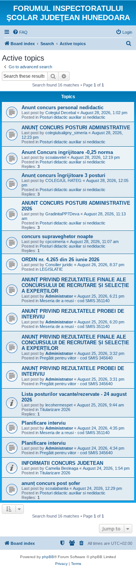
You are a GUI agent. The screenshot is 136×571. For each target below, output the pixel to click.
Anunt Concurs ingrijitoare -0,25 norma (67, 152)
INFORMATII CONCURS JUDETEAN (62, 463)
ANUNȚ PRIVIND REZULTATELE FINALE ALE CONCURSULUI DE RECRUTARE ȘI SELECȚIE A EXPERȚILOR (75, 285)
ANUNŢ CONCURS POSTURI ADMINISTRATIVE (76, 127)
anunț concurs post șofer (51, 483)
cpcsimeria (55, 241)
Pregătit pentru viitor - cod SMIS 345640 (76, 358)
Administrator (59, 296)
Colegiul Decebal (60, 112)
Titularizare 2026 (55, 409)
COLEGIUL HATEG (63, 180)
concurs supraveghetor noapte (57, 236)
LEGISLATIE (51, 269)
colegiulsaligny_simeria (66, 132)
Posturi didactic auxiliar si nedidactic (72, 117)
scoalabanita (56, 488)
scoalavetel (55, 157)
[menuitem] (20, 32)
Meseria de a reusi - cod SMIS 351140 (75, 300)
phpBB (48, 557)
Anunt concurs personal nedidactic (63, 107)
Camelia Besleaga (61, 468)
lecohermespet (59, 405)
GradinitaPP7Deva (62, 214)
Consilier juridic (59, 264)
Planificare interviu (44, 423)
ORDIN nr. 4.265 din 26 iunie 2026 (60, 259)
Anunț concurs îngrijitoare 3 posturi (63, 175)
